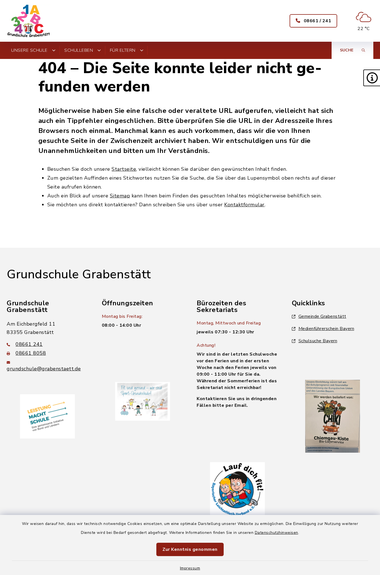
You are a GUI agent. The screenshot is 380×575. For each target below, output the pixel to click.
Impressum (190, 568)
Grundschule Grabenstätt (79, 274)
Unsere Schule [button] (29, 50)
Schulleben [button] (78, 50)
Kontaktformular (244, 204)
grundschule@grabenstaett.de (44, 368)
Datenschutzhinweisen (276, 532)
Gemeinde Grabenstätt (322, 316)
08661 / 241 (316, 21)
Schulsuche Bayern (317, 341)
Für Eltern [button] (122, 50)
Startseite (124, 169)
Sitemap (120, 195)
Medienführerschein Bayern (326, 329)
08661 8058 (31, 353)
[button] (371, 78)
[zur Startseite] (29, 21)
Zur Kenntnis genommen (190, 549)
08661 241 (29, 344)
